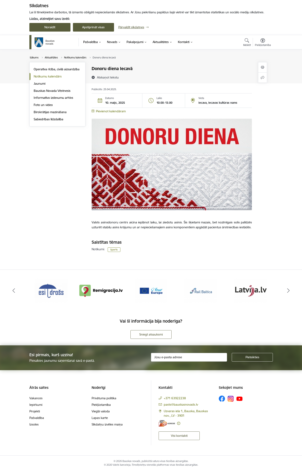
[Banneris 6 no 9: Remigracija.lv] (101, 290)
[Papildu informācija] (178, 423)
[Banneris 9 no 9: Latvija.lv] (250, 290)
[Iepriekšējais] (13, 291)
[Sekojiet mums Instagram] (231, 399)
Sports (114, 249)
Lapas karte (100, 418)
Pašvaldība (36, 418)
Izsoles (34, 424)
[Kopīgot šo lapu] (262, 78)
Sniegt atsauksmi (151, 334)
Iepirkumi (35, 405)
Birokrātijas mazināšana (50, 112)
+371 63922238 (175, 398)
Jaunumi (39, 83)
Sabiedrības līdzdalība (48, 119)
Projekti (34, 411)
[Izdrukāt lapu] (262, 67)
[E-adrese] (167, 423)
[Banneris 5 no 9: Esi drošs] (51, 290)
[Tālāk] (288, 291)
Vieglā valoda (101, 411)
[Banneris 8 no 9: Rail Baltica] (200, 290)
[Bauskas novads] (45, 42)
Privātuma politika (104, 398)
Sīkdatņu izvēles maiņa (107, 424)
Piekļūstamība (101, 405)
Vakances (36, 398)
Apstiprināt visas (93, 27)
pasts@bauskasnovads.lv (181, 404)
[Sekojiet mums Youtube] (239, 398)
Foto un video (43, 105)
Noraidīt (49, 27)
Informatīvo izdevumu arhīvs (53, 98)
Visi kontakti (179, 436)
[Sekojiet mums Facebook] (222, 399)
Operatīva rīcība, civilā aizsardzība (57, 69)
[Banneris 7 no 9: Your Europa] (151, 290)
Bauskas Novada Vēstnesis (52, 91)
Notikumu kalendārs (48, 76)
